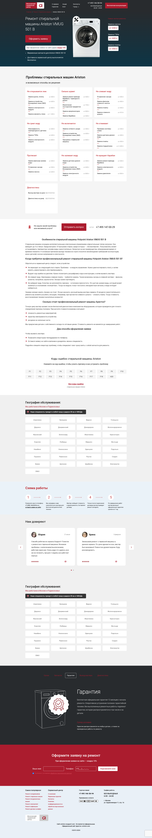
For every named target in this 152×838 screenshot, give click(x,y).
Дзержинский (63, 427)
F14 (60, 377)
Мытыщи (114, 442)
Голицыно (114, 420)
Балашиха (63, 420)
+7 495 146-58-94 (95, 3)
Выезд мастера (86, 675)
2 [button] (73, 570)
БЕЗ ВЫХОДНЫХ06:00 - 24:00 (96, 7)
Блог (64, 7)
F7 (91, 371)
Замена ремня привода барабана (105, 162)
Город (75, 7)
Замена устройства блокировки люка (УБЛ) (37, 102)
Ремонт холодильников (32, 794)
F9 (112, 371)
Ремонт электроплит (31, 804)
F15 (70, 377)
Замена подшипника (104, 146)
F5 (71, 371)
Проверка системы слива (104, 130)
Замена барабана (69, 116)
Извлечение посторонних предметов (72, 106)
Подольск (114, 449)
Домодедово (89, 427)
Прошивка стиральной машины (71, 141)
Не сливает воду (103, 91)
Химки (37, 464)
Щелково (63, 464)
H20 (111, 377)
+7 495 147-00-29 (105, 227)
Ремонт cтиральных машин (33, 796)
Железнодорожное (115, 427)
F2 (40, 371)
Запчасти (58, 675)
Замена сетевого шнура (71, 129)
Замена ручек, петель (36, 97)
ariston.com (86, 826)
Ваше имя (37, 769)
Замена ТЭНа (33, 135)
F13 (50, 377)
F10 (122, 371)
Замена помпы (102, 108)
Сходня (114, 457)
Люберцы (63, 442)
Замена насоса (33, 172)
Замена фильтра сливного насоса (103, 102)
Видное (89, 420)
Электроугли (114, 464)
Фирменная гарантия (54, 796)
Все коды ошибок (76, 384)
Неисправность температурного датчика (37, 130)
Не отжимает (102, 123)
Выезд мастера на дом (36, 193)
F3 (50, 371)
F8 (101, 371)
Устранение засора (104, 97)
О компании (51, 794)
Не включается (69, 123)
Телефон (69, 769)
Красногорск (114, 435)
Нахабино (37, 449)
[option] (50, 547)
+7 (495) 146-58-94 (31, 505)
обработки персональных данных (61, 773)
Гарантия (55, 7)
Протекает (32, 155)
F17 (91, 377)
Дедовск (37, 427)
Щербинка (89, 464)
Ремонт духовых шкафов (33, 809)
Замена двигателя (103, 173)
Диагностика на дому (36, 198)
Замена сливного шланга (103, 113)
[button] (20, 547)
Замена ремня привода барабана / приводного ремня (71, 98)
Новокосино (63, 449)
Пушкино (37, 457)
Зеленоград (63, 435)
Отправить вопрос (74, 227)
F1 (30, 371)
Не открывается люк (37, 91)
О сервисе (55, 4)
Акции (64, 4)
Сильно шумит (68, 91)
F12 (40, 377)
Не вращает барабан (105, 155)
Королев (37, 442)
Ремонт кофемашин (31, 806)
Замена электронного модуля (36, 108)
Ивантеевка (89, 435)
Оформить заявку (38, 39)
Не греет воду (33, 123)
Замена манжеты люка (36, 114)
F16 (81, 377)
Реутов (88, 457)
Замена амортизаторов (71, 111)
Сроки (46, 675)
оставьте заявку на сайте (33, 507)
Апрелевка (37, 420)
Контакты (76, 4)
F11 (29, 377)
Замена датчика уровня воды (105, 136)
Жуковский (37, 435)
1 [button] (71, 570)
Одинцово (89, 449)
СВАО (37, 471)
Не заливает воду (70, 155)
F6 (81, 371)
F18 (101, 377)
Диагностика (102, 675)
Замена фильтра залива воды (37, 162)
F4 (61, 371)
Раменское (63, 457)
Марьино (89, 442)
